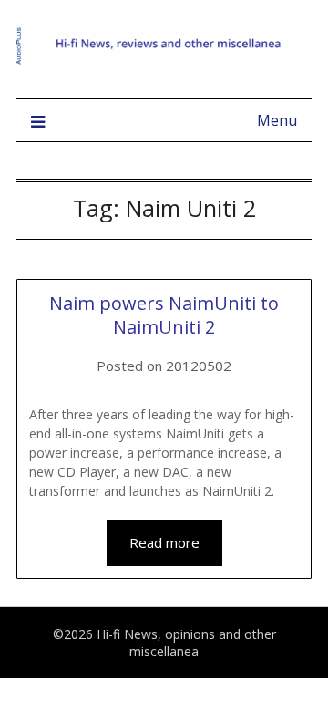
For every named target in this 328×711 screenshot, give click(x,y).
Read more (164, 542)
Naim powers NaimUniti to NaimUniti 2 (164, 315)
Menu (277, 120)
